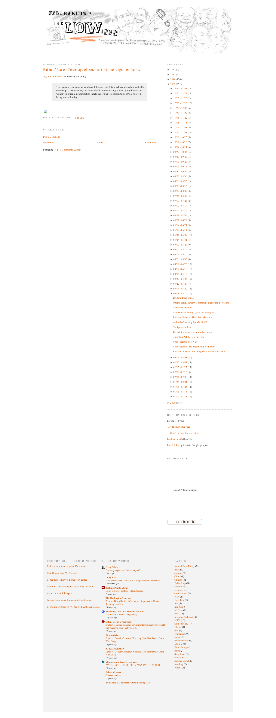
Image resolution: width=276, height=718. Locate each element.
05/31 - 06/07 (180, 235)
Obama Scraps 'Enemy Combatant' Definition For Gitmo (201, 302)
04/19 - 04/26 (180, 264)
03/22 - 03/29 (180, 283)
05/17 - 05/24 (180, 244)
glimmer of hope (53, 76)
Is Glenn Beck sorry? (183, 297)
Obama (178, 627)
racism (178, 637)
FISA (177, 596)
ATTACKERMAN (115, 648)
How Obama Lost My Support (62, 573)
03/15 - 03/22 (180, 288)
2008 (173, 402)
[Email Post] (86, 117)
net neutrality (181, 623)
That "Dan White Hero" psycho (188, 336)
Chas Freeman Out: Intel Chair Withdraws (194, 346)
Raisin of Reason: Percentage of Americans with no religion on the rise (91, 69)
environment (181, 593)
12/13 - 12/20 (180, 98)
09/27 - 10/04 (180, 152)
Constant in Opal (113, 675)
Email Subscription (177, 445)
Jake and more (113, 672)
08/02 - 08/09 (180, 191)
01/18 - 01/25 (180, 386)
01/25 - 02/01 (180, 381)
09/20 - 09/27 (180, 156)
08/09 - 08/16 (180, 186)
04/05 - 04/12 (180, 274)
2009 (173, 84)
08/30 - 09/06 (180, 171)
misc (177, 613)
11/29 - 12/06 (180, 108)
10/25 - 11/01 (180, 132)
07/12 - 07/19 (180, 205)
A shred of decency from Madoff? (190, 322)
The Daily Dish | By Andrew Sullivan (125, 611)
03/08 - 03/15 (180, 293)
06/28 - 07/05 (180, 215)
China (177, 576)
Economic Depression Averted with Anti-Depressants (73, 606)
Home (100, 142)
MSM (177, 620)
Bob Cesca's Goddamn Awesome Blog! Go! (128, 682)
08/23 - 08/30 (180, 176)
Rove (177, 650)
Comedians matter (182, 307)
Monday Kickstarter (184, 617)
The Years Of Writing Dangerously (121, 614)
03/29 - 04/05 (180, 278)
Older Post (150, 142)
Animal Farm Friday (184, 566)
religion (178, 644)
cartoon (178, 573)
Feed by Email (174, 439)
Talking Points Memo (117, 587)
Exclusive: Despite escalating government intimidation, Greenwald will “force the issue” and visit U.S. (135, 626)
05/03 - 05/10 (180, 254)
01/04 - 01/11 (180, 396)
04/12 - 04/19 (180, 269)
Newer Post (48, 142)
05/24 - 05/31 (180, 239)
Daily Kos (111, 577)
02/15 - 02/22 (180, 367)
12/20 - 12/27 (180, 93)
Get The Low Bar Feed (179, 426)
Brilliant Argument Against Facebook (66, 566)
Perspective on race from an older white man (69, 600)
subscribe (179, 657)
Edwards (179, 589)
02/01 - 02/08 (180, 377)
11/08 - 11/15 (180, 122)
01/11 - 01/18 (180, 391)
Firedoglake (112, 635)
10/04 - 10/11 (180, 147)
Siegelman (180, 654)
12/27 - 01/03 (180, 88)
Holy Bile (179, 600)
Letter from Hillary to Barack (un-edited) (67, 579)
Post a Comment (51, 136)
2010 (173, 79)
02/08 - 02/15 (180, 372)
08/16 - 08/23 (180, 181)
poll (176, 630)
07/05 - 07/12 (180, 210)
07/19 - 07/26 (180, 200)
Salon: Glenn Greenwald (118, 621)
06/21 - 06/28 (180, 220)
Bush (177, 569)
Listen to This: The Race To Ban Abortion (124, 590)
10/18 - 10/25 (180, 137)
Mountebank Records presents (121, 662)
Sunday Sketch (182, 660)
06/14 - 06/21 (180, 225)
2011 (173, 74)
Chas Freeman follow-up (185, 341)
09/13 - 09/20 (180, 161)
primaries (179, 633)
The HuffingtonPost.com (118, 598)
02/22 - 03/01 (180, 362)
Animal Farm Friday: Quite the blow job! (193, 312)
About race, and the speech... (61, 593)
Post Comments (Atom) (69, 149)
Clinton (178, 579)
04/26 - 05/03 (180, 259)
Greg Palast (112, 567)
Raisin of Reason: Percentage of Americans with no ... (200, 351)
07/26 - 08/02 (180, 195)
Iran (176, 603)
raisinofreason (181, 640)
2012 (173, 69)
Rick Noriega (181, 647)
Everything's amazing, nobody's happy (192, 332)
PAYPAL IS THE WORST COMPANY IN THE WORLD (133, 664)
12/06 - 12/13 (180, 103)
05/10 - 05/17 (180, 249)
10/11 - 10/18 (180, 142)
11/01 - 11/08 (180, 127)
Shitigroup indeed (182, 327)
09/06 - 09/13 (180, 166)
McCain (178, 610)
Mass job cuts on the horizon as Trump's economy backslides (133, 580)
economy (179, 586)
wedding (179, 664)
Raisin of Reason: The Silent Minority (192, 317)
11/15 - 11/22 (180, 117)
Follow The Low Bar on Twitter (183, 433)
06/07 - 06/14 (180, 230)
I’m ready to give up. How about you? (123, 570)
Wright (178, 667)
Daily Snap (180, 583)
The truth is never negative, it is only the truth (70, 586)
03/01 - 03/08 (180, 357)
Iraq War (178, 606)
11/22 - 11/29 (180, 113)
